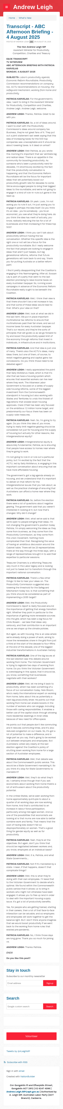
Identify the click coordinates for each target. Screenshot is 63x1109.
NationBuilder (27, 1076)
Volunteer (31, 1036)
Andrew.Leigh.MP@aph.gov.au (22, 1091)
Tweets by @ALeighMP (18, 1051)
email (21, 1070)
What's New (25, 17)
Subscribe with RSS (17, 1062)
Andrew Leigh (33, 7)
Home (12, 17)
